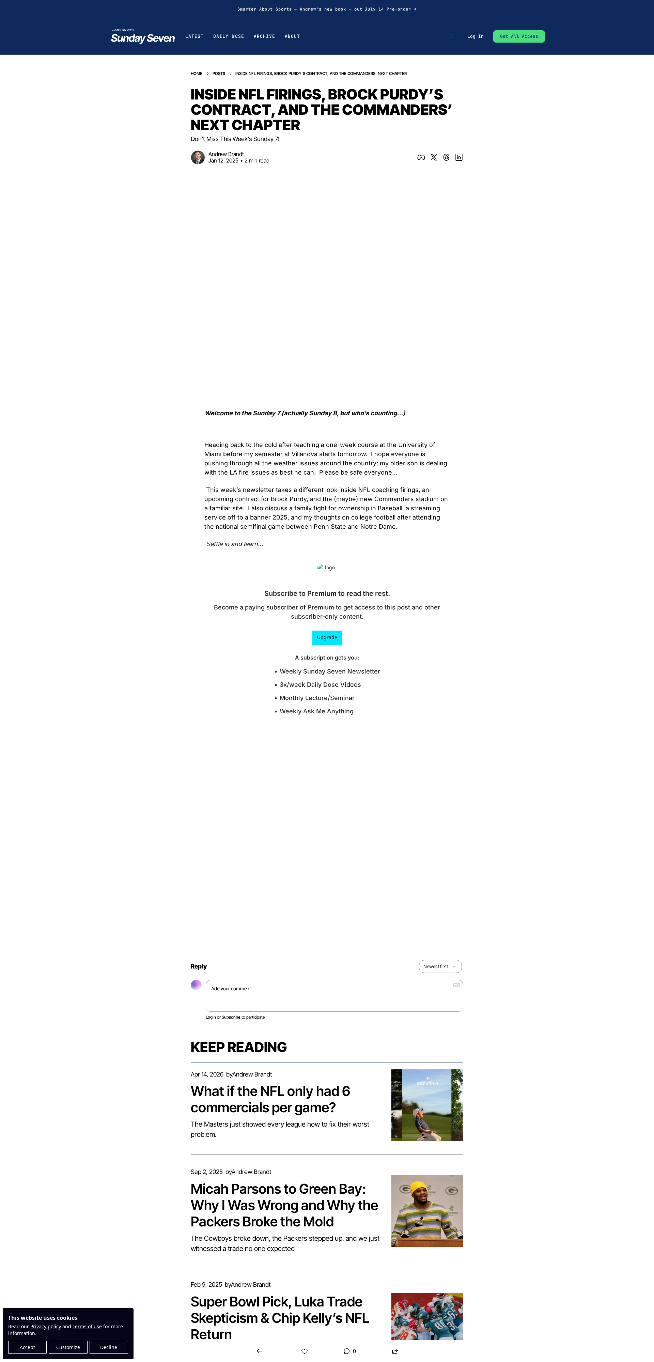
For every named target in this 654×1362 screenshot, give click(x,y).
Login (211, 1017)
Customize (68, 1347)
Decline (108, 1347)
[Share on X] (434, 157)
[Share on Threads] (446, 157)
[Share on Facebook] (421, 157)
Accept (27, 1347)
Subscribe (231, 1017)
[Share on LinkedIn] (459, 157)
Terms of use (87, 1326)
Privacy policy (45, 1326)
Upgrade (327, 637)
